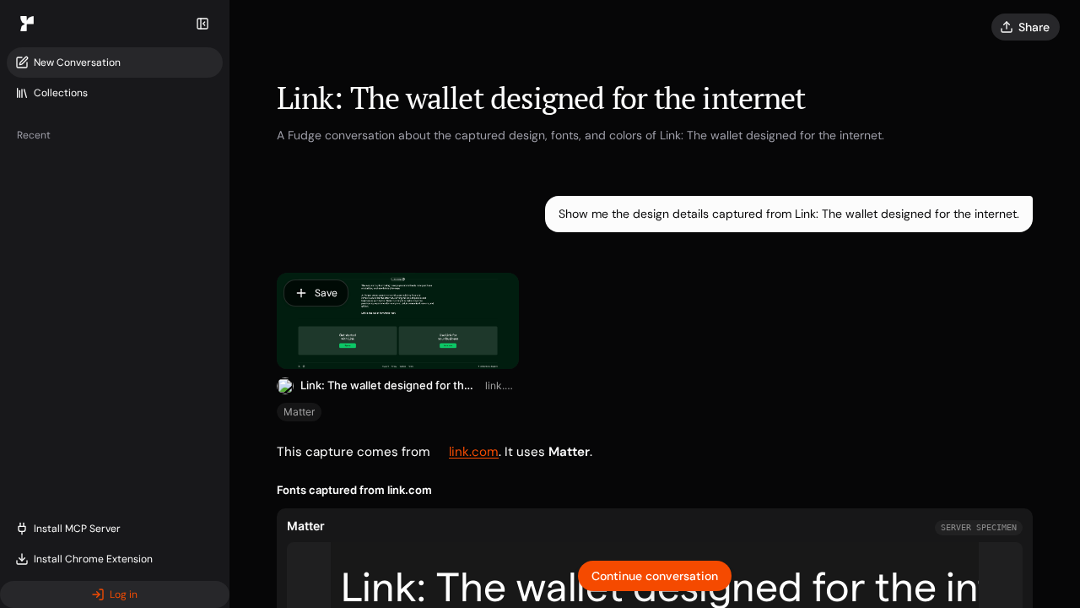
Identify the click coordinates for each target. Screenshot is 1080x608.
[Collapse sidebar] (202, 23)
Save (326, 293)
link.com (501, 385)
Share (1034, 27)
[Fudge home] (27, 23)
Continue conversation (654, 576)
